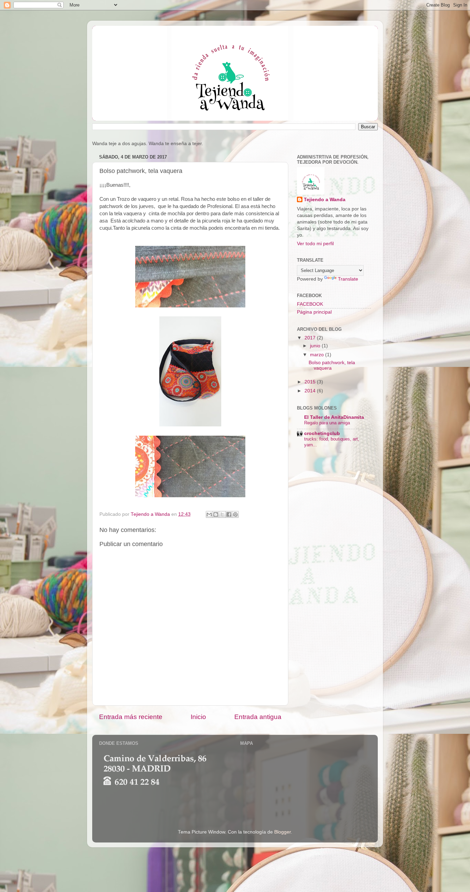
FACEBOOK (310, 304)
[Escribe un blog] (215, 514)
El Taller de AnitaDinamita (334, 417)
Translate (348, 279)
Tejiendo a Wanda (324, 199)
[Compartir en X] (222, 514)
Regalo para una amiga (327, 422)
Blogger (282, 832)
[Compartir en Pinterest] (235, 514)
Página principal (314, 312)
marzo (317, 354)
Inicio (198, 716)
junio (316, 345)
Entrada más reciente (130, 716)
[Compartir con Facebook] (228, 514)
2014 (311, 390)
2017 (311, 337)
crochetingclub (322, 433)
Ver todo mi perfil (315, 243)
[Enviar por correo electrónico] (209, 514)
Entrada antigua (257, 716)
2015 (311, 381)
